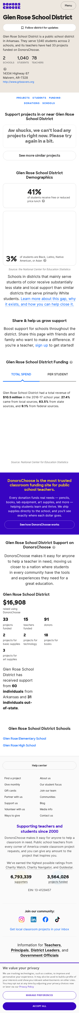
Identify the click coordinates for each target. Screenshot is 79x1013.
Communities (47, 796)
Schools (48, 103)
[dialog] (39, 988)
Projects (23, 97)
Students (39, 97)
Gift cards (10, 790)
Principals (20, 950)
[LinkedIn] (33, 919)
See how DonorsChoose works (39, 524)
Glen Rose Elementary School (24, 739)
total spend (21, 374)
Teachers (52, 945)
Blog (42, 803)
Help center (39, 765)
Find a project (12, 778)
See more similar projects (39, 155)
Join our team (48, 790)
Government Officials (39, 955)
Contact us (46, 815)
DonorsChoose (11, 6)
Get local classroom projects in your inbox (39, 929)
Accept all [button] (39, 1006)
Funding (55, 97)
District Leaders (45, 950)
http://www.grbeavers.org (18, 81)
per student (58, 374)
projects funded (58, 878)
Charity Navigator (39, 867)
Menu (68, 5)
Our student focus (51, 784)
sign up (41, 345)
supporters (21, 878)
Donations (32, 103)
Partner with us (13, 796)
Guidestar (66, 867)
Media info (46, 809)
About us (45, 778)
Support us (11, 803)
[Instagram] (21, 919)
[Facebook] (45, 919)
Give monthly (12, 784)
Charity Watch (15, 867)
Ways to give (12, 815)
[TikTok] (57, 919)
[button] (39, 995)
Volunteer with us (14, 809)
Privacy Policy (26, 986)
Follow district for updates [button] (41, 27)
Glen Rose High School (19, 745)
